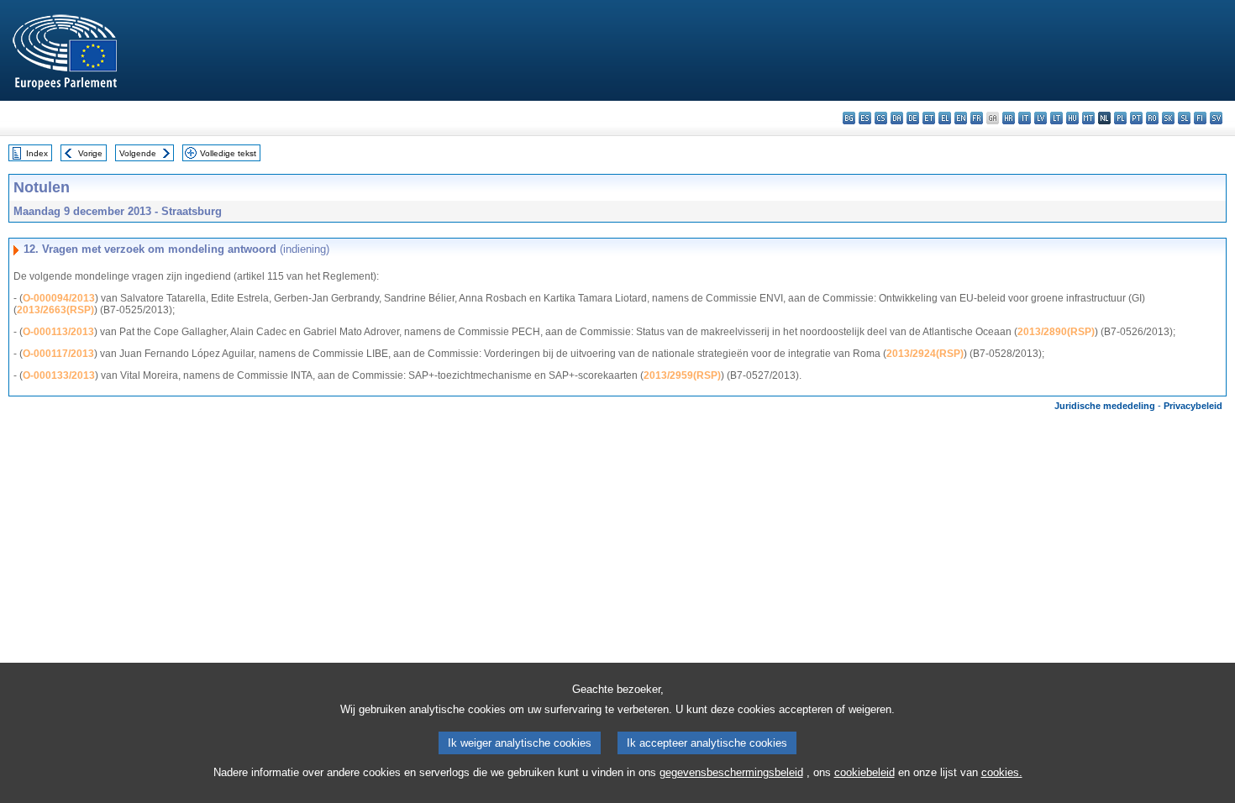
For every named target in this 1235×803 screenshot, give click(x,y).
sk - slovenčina (1168, 118)
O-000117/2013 (58, 354)
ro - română (1152, 118)
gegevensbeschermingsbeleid (731, 772)
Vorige (90, 153)
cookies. (1001, 772)
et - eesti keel (928, 118)
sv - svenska (1216, 118)
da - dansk (897, 118)
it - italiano (1024, 118)
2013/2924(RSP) (925, 354)
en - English (960, 118)
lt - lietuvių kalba (1056, 118)
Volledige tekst (228, 153)
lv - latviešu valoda (1040, 118)
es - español (865, 118)
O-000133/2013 (59, 375)
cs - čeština (881, 118)
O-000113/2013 (58, 332)
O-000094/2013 (59, 298)
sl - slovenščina (1184, 118)
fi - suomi (1200, 118)
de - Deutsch (913, 118)
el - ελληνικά (944, 118)
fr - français (976, 118)
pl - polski (1120, 118)
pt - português (1136, 118)
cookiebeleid (864, 772)
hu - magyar (1072, 118)
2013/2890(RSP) (1056, 332)
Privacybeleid (1193, 406)
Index (37, 153)
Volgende (137, 153)
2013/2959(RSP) (682, 375)
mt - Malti (1088, 118)
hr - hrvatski (1008, 118)
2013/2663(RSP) (55, 310)
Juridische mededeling (1104, 406)
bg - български (849, 118)
